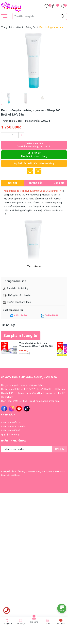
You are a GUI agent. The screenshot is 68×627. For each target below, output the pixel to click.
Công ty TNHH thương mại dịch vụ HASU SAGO (42, 471)
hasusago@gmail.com (48, 401)
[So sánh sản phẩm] (62, 6)
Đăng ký (59, 449)
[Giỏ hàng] (54, 6)
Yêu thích (61, 624)
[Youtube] (19, 408)
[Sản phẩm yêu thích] (47, 6)
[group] (34, 61)
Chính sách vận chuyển (13, 426)
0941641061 (51, 315)
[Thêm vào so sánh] (38, 171)
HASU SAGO (20, 315)
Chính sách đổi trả (10, 430)
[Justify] (62, 16)
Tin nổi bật (8, 325)
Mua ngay (34, 155)
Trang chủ (7, 624)
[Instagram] (12, 408)
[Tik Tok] (27, 408)
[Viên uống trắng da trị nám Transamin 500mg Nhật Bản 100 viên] (9, 350)
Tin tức (47, 624)
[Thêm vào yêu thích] (30, 171)
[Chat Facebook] (11, 316)
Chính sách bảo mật (11, 422)
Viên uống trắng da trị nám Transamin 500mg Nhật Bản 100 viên (35, 346)
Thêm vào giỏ (34, 145)
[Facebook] (4, 408)
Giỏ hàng (34, 622)
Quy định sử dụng (10, 434)
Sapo (17, 475)
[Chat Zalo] (42, 316)
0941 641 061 (25, 163)
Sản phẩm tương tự (20, 335)
